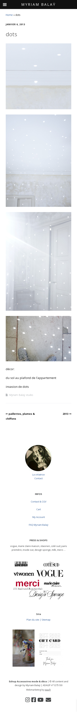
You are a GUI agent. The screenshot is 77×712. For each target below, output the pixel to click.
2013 (65, 413)
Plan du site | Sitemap (38, 619)
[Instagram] (27, 699)
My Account (38, 517)
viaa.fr (48, 689)
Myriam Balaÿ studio (21, 395)
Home (9, 15)
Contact (38, 478)
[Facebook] (33, 699)
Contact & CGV (38, 501)
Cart (38, 509)
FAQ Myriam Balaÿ (38, 524)
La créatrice (38, 474)
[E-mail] (48, 699)
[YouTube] (40, 699)
